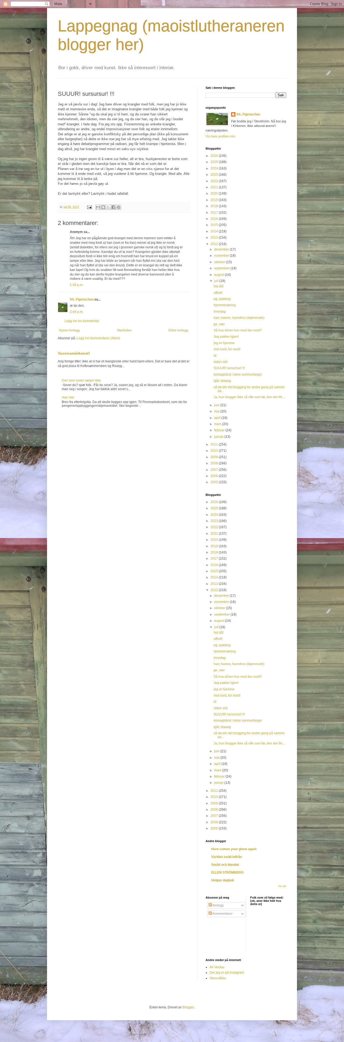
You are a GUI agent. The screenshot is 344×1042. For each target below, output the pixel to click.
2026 (214, 156)
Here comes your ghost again (233, 849)
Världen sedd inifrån (226, 857)
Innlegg (218, 905)
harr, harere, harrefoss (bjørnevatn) (239, 318)
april (217, 418)
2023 (214, 174)
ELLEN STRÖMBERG (227, 872)
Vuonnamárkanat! (74, 353)
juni (217, 405)
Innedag (220, 311)
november (222, 255)
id (215, 356)
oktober (220, 262)
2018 (214, 206)
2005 (214, 482)
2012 (214, 244)
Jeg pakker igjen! (226, 336)
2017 (214, 212)
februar (219, 430)
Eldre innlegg (178, 330)
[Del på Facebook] (113, 207)
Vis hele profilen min (220, 136)
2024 (214, 168)
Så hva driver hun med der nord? (238, 330)
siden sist (220, 362)
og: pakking (222, 299)
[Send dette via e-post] (98, 207)
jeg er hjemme (224, 343)
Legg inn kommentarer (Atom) (98, 338)
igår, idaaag (222, 381)
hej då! (219, 286)
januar (219, 437)
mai (217, 411)
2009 (214, 457)
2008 (214, 463)
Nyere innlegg (69, 330)
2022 (214, 181)
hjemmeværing (225, 305)
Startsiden (124, 330)
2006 (214, 476)
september (222, 268)
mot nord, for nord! (227, 349)
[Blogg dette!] (103, 207)
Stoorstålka (218, 978)
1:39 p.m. (76, 285)
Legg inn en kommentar (81, 321)
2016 (214, 219)
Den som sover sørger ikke (81, 380)
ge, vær (219, 324)
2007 (214, 470)
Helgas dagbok (222, 880)
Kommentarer (222, 914)
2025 (214, 162)
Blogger (188, 1007)
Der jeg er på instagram (227, 972)
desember (222, 249)
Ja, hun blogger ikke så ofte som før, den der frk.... (249, 397)
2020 (214, 193)
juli (216, 281)
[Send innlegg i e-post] (89, 207)
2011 (214, 444)
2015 (214, 225)
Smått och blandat (225, 865)
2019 (214, 200)
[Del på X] (108, 207)
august (219, 275)
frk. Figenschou (82, 299)
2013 (214, 237)
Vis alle (282, 886)
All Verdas (217, 967)
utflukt (218, 293)
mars (218, 424)
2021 (214, 187)
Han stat (68, 397)
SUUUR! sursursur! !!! (229, 368)
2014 (214, 231)
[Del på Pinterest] (118, 207)
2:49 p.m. (76, 312)
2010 (214, 451)
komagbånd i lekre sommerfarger (238, 374)
